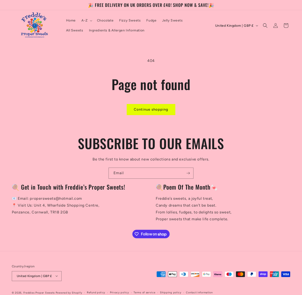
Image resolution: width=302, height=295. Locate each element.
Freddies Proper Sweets (39, 292)
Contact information (199, 292)
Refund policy (96, 292)
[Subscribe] (188, 173)
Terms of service (144, 292)
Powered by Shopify (69, 292)
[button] (86, 21)
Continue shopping (151, 109)
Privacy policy (119, 292)
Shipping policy (170, 292)
